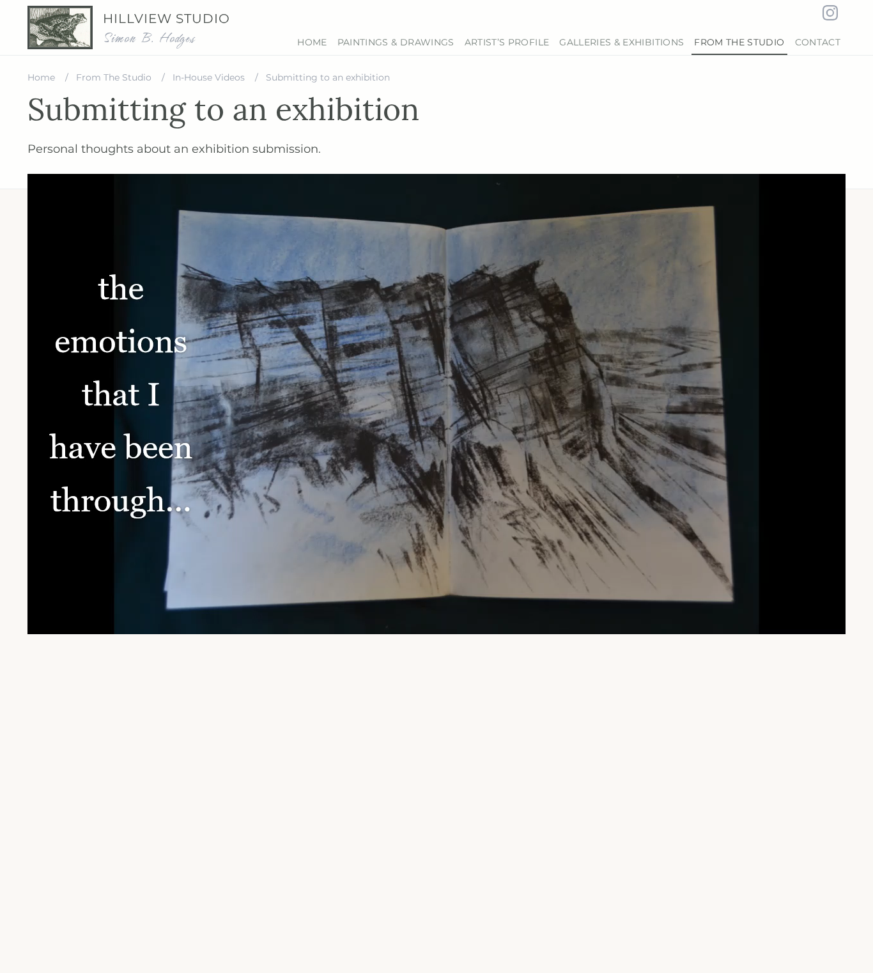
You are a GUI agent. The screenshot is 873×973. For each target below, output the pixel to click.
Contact (817, 42)
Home (312, 42)
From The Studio (739, 42)
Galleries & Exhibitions (621, 42)
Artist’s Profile (507, 42)
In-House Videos (210, 77)
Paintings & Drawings (395, 42)
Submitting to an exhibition (328, 77)
